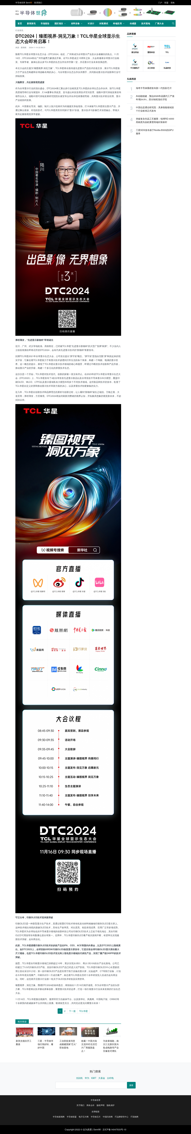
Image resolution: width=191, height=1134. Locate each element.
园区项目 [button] (59, 23)
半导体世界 (95, 1100)
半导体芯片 (96, 1116)
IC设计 (91, 23)
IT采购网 (134, 1116)
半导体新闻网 (58, 1116)
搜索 (131, 1085)
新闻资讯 (31, 23)
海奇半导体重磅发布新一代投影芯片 (154, 88)
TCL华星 (83, 1011)
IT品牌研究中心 (121, 1116)
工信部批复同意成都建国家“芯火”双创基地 (67, 1044)
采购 (173, 2)
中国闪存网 (108, 1116)
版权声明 (100, 1105)
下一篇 (72, 1011)
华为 (87, 1078)
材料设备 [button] (75, 23)
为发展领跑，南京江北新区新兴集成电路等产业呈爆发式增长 (111, 1046)
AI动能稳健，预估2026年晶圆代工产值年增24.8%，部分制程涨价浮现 (155, 97)
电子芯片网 (84, 1116)
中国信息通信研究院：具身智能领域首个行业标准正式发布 (155, 109)
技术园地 (145, 23)
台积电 (110, 1078)
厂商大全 (159, 23)
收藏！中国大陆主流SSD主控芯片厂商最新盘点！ (89, 1046)
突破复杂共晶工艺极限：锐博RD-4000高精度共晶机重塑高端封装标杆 (155, 120)
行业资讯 (19, 30)
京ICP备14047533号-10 (114, 1129)
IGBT (93, 1078)
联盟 (166, 2)
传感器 (133, 23)
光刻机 (79, 1078)
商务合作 (90, 1105)
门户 (160, 2)
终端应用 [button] (117, 23)
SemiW (97, 1129)
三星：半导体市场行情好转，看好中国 (45, 1044)
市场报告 (45, 23)
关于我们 (80, 1105)
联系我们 (38, 2)
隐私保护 (111, 1105)
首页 (20, 23)
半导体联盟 (71, 1116)
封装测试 (103, 23)
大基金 (101, 1078)
